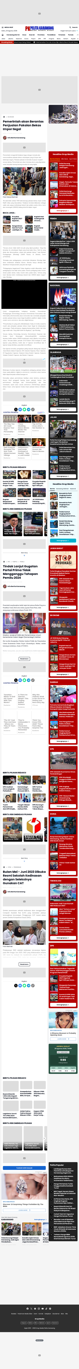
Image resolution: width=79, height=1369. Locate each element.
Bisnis (59, 39)
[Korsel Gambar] (63, 114)
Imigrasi (51, 39)
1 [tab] (60, 121)
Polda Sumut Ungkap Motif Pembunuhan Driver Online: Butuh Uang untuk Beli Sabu (67, 468)
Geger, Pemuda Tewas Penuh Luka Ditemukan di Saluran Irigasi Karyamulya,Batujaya (68, 184)
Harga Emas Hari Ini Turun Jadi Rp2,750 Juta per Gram (24, 484)
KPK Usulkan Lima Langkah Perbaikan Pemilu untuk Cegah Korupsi (9, 758)
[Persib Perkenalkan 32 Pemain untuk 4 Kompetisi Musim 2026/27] (54, 393)
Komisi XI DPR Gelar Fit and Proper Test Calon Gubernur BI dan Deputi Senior (9, 484)
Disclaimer (56, 1314)
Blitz (35, 1323)
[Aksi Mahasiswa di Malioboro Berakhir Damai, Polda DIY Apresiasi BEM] (54, 715)
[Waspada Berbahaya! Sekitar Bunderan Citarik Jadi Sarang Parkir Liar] (54, 600)
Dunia (26, 39)
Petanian (61, 35)
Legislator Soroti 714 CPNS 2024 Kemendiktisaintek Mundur (11, 1060)
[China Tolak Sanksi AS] (54, 866)
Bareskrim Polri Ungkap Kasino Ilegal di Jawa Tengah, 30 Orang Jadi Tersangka (66, 495)
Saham (65, 39)
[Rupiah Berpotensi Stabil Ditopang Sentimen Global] (29, 229)
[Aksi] (54, 912)
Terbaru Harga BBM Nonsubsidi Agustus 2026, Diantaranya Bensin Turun (65, 1237)
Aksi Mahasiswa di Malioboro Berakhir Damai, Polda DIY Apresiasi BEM (67, 715)
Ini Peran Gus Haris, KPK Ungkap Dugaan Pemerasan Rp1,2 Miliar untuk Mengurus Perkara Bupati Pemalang (64, 1201)
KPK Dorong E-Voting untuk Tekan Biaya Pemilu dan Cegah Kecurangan (38, 776)
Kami (35, 1314)
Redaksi (13, 1314)
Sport (48, 1323)
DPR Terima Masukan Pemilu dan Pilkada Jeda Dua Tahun (37, 758)
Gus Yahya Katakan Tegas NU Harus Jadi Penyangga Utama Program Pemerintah (62, 971)
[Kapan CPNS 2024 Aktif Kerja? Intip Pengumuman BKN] (40, 1049)
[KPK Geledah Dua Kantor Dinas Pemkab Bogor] (54, 582)
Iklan (62, 1314)
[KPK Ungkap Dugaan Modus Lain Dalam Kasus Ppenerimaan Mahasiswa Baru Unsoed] (54, 789)
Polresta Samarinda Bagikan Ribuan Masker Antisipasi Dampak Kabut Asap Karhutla (67, 203)
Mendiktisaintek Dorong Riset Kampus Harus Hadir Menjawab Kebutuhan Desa (66, 336)
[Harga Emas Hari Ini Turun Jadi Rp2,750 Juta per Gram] (24, 474)
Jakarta (10, 39)
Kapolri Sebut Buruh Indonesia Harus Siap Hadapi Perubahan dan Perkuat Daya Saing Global (63, 310)
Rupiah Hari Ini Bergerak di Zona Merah (39, 219)
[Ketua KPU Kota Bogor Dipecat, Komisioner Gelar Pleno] (12, 798)
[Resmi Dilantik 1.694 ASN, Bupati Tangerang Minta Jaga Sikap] (11, 1030)
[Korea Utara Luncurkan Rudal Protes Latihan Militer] (54, 930)
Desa (24, 35)
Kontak (41, 1314)
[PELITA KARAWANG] (39, 28)
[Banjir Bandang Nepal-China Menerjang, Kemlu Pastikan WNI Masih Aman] (54, 319)
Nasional (19, 39)
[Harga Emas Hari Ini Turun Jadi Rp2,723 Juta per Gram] (7, 229)
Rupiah (73, 39)
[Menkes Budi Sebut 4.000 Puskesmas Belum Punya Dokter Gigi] (54, 328)
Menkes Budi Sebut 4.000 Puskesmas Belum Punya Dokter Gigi (67, 327)
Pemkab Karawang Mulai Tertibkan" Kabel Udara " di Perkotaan (67, 920)
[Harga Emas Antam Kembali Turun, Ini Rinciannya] (54, 658)
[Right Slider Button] (77, 35)
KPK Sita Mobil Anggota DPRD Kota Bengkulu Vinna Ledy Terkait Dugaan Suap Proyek (67, 779)
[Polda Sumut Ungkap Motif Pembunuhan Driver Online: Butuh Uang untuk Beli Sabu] (54, 469)
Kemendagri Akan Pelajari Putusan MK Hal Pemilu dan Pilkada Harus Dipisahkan (24, 758)
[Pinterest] (50, 1308)
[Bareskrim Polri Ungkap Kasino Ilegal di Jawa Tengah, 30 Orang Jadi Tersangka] (54, 496)
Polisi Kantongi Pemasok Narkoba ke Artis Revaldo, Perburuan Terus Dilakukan (66, 193)
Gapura (23, 1323)
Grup (38, 1328)
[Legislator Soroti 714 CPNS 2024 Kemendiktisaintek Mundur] (11, 1050)
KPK (45, 39)
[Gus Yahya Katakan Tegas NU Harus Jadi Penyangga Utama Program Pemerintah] (63, 957)
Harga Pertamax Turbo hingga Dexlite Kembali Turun (63, 1186)
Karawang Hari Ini (13, 35)
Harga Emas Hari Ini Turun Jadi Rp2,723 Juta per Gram (17, 228)
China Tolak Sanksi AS (67, 864)
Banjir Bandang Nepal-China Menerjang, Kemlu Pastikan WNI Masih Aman (67, 318)
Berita (30, 1323)
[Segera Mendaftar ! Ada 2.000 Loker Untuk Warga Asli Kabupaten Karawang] (63, 230)
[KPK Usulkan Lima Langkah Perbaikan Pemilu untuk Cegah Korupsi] (9, 749)
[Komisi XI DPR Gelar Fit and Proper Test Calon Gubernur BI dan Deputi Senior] (9, 474)
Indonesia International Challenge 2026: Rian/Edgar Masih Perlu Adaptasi (66, 383)
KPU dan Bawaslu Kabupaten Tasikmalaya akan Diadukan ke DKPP (33, 806)
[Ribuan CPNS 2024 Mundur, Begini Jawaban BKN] (40, 1029)
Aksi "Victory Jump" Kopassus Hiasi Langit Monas (67, 911)
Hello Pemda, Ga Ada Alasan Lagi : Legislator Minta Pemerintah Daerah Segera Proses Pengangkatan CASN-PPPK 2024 (12, 1090)
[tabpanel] (63, 114)
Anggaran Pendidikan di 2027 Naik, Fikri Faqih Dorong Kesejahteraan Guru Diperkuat (12, 532)
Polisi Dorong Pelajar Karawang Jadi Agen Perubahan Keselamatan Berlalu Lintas (10, 1184)
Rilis (66, 1314)
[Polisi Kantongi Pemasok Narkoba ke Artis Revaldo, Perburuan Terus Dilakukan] (54, 194)
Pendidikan (51, 35)
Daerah (32, 35)
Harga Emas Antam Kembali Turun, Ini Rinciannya (67, 657)
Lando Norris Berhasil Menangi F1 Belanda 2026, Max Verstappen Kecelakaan (67, 401)
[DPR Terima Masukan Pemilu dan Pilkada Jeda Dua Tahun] (39, 749)
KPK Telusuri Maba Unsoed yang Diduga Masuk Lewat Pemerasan (66, 798)
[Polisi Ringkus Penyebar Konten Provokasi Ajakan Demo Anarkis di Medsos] (63, 560)
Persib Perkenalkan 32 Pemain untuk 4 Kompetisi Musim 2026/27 (67, 392)
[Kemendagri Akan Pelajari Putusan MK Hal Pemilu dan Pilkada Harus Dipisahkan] (24, 749)
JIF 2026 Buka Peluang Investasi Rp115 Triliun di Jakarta (38, 502)
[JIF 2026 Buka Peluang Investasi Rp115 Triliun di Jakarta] (39, 492)
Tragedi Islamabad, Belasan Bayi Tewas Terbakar (67, 856)
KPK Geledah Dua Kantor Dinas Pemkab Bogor (66, 581)
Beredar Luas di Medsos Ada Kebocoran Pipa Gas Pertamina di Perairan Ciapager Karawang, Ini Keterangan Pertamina (64, 1222)
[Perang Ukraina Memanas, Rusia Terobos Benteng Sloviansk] (54, 847)
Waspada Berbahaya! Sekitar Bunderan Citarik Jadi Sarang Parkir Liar (67, 599)
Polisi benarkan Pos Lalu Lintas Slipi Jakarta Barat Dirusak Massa (67, 450)
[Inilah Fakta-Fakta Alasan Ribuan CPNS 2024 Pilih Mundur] (26, 1049)
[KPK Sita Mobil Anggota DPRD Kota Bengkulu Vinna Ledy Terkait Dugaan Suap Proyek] (54, 780)
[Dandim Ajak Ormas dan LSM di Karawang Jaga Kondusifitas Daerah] (31, 1172)
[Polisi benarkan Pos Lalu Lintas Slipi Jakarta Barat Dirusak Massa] (54, 450)
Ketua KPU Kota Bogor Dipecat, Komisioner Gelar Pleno (11, 806)
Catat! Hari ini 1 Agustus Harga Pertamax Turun (64, 1215)
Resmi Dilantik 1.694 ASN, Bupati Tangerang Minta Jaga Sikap (10, 1040)
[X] (16, 409)
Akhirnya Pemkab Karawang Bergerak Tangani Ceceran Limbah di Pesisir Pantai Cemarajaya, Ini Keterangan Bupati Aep (67, 269)
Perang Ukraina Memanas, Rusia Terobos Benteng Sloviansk (66, 846)
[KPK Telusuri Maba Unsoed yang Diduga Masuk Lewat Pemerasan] (54, 799)
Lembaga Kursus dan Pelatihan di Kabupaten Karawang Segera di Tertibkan (64, 1171)
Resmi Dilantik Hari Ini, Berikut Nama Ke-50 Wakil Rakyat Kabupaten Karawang (64, 1209)
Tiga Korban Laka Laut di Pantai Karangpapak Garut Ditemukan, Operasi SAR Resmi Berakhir (67, 590)
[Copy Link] (33, 409)
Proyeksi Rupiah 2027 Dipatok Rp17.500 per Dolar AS (17, 219)
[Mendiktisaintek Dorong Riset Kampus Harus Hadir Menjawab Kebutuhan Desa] (54, 337)
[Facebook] (20, 409)
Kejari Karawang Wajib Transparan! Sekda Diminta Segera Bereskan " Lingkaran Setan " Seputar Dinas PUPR (67, 251)
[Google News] (35, 1308)
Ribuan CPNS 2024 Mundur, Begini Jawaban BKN (39, 1038)
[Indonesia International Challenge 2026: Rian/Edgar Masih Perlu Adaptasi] (54, 384)
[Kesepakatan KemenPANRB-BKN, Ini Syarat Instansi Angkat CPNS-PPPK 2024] (26, 1029)
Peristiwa (41, 35)
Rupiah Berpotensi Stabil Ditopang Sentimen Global (38, 228)
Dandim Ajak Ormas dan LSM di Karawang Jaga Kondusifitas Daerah (31, 1184)
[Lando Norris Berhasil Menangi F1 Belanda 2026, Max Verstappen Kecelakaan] (54, 402)
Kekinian (41, 1323)
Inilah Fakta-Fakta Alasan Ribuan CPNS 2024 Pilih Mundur (25, 1057)
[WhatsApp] (24, 409)
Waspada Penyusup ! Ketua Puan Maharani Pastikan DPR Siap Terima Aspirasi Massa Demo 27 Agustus (67, 987)
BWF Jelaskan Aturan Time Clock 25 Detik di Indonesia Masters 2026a (65, 1229)
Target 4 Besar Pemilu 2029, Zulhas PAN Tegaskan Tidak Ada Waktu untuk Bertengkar (24, 776)
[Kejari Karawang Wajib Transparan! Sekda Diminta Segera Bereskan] (54, 252)
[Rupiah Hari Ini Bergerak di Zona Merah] (29, 220)
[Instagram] (39, 1308)
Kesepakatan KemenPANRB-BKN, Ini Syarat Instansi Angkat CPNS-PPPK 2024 (26, 1038)
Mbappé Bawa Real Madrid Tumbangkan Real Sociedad (62, 376)
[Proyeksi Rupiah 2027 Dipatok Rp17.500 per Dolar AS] (7, 220)
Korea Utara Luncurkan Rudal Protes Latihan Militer (66, 930)
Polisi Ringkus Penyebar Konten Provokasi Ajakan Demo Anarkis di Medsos (63, 573)
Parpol (33, 39)
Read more (24, 659)
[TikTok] (46, 1308)
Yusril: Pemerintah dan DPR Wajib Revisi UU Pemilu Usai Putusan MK (9, 776)
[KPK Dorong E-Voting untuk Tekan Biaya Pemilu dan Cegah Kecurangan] (39, 767)
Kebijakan (48, 1314)
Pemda (70, 35)
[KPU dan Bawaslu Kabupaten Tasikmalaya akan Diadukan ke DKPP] (33, 798)
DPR (39, 39)
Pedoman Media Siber (25, 1314)
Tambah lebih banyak (24, 1112)
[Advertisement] (39, 58)
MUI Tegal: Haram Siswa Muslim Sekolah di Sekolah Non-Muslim (65, 1194)
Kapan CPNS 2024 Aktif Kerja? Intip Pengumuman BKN (39, 1057)
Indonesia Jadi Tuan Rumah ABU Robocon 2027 (61, 905)
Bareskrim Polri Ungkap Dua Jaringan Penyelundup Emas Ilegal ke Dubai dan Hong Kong (67, 505)
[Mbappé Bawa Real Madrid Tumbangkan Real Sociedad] (63, 364)
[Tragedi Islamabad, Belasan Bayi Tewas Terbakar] (54, 856)
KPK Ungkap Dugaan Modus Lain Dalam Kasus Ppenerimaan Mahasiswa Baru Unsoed (67, 789)
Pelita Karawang (49, 1328)
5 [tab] (63, 121)
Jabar (3, 39)
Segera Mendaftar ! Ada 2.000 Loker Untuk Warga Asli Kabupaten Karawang (62, 243)
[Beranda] (4, 117)
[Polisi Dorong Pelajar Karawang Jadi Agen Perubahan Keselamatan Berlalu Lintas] (11, 1172)
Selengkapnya (39, 1163)
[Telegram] (28, 409)
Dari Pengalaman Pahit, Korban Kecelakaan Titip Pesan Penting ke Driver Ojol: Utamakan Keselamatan (66, 459)
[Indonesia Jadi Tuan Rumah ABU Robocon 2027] (63, 892)
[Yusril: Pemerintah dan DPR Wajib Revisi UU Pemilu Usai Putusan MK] (9, 767)
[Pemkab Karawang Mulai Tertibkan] (54, 921)
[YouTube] (42, 1308)
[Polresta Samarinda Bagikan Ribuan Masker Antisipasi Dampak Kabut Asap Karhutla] (54, 203)
